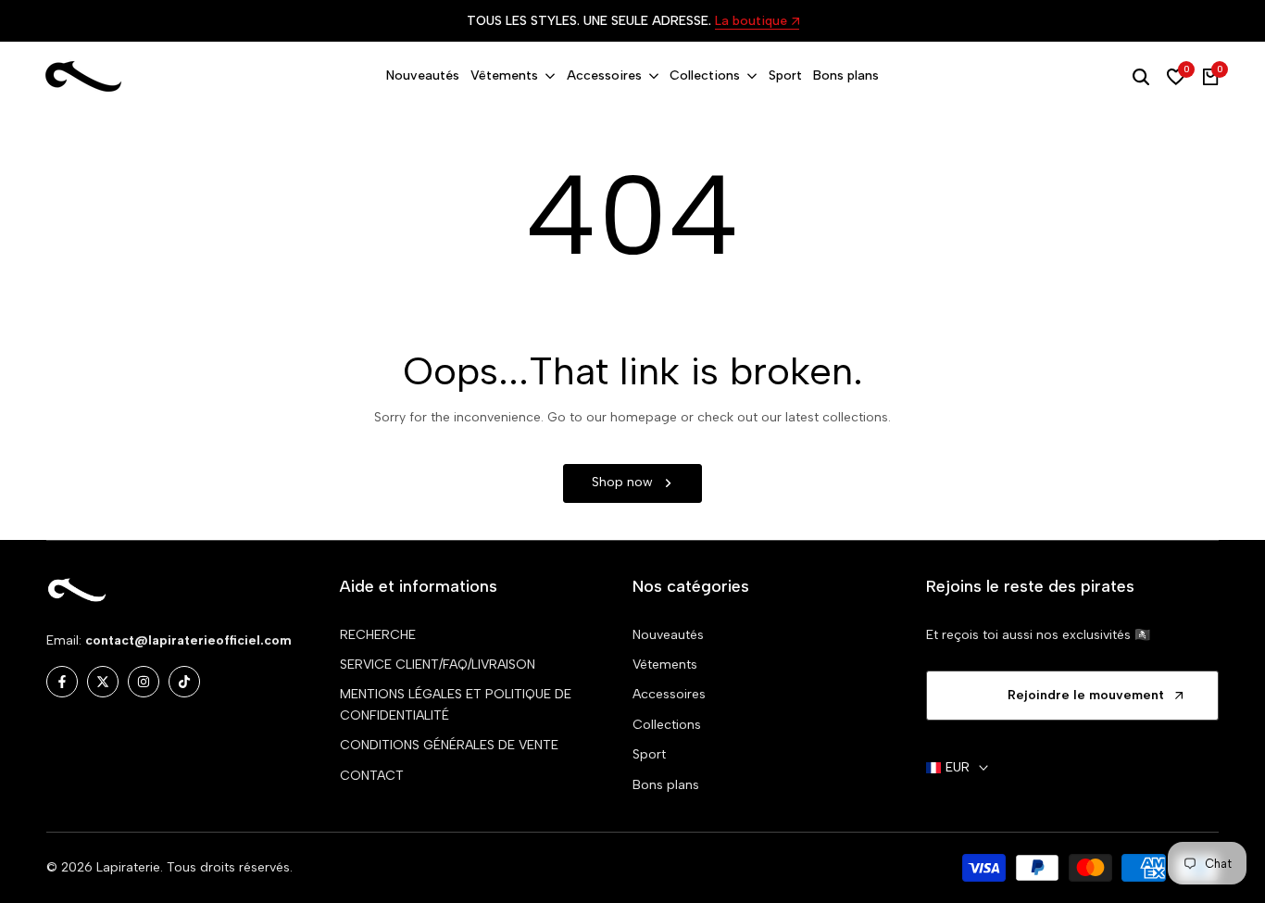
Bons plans (665, 785)
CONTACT (372, 776)
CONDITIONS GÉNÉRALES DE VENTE (449, 745)
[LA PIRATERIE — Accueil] (83, 77)
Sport (649, 754)
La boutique (751, 22)
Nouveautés (668, 635)
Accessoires (669, 694)
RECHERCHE (378, 635)
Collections (666, 725)
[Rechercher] (1141, 77)
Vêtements (664, 664)
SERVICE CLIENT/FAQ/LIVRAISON (437, 664)
